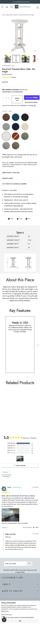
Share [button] (5, 528)
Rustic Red (15, 136)
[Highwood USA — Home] (22, 7)
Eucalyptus (25, 136)
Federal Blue (15, 127)
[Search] (2, 6)
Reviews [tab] (5, 472)
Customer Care (12, 577)
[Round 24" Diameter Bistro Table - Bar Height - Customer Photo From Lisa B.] (19, 458)
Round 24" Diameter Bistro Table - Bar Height (15, 523)
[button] (34, 527)
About (6, 584)
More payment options (31, 102)
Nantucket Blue (15, 117)
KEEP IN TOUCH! (12, 590)
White (6, 136)
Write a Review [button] (21, 465)
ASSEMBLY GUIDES (7, 178)
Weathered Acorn (6, 117)
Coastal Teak (6, 127)
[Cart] (11, 6)
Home (3, 15)
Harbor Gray (6, 145)
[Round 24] (3, 410)
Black (25, 117)
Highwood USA (8, 66)
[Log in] (7, 6)
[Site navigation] (37, 7)
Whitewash (25, 127)
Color (6, 111)
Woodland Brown (15, 145)
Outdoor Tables (9, 15)
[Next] (37, 344)
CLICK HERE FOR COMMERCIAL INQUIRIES (14, 184)
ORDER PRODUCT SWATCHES (10, 173)
